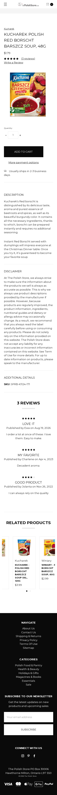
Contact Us (28, 632)
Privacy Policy (28, 640)
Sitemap (28, 647)
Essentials (28, 680)
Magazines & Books (28, 676)
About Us (28, 628)
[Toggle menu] (4, 4)
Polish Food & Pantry (28, 665)
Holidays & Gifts (29, 673)
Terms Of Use (28, 643)
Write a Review (13, 62)
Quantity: (8, 128)
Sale (28, 684)
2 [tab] (30, 591)
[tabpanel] (15, 562)
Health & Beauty (28, 669)
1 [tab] (26, 591)
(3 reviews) (28, 58)
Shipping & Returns (28, 636)
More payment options (24, 162)
